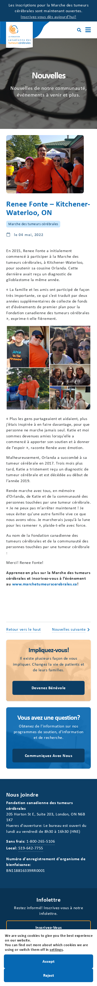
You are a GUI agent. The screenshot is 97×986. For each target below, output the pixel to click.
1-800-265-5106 (40, 841)
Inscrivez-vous (48, 927)
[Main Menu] (88, 30)
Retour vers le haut (23, 629)
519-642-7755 (30, 848)
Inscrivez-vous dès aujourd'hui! (48, 16)
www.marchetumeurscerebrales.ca (44, 584)
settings (56, 949)
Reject (48, 975)
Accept (48, 961)
